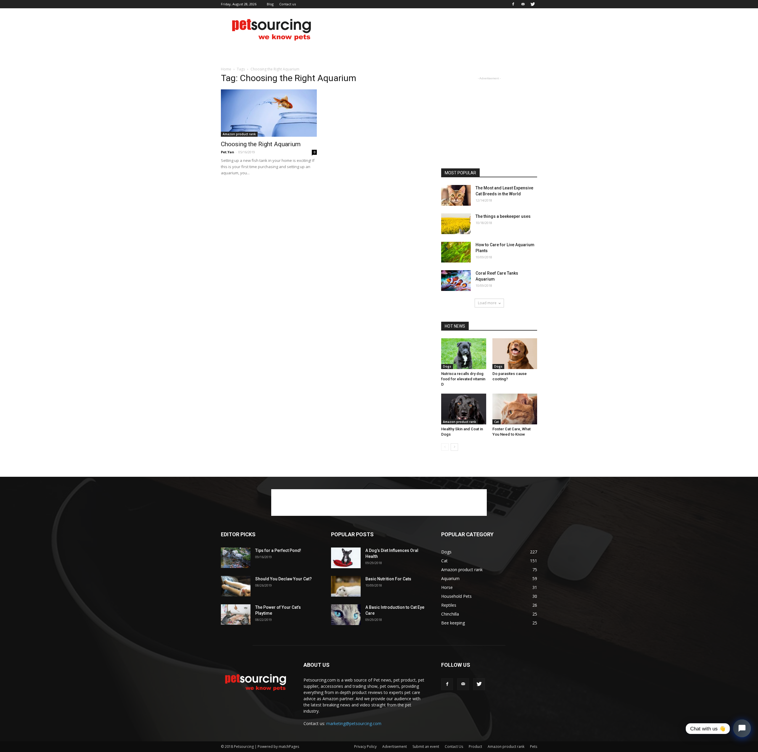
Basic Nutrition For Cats (388, 579)
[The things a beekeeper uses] (456, 223)
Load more (487, 302)
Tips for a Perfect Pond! (278, 550)
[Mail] (522, 4)
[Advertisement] (429, 30)
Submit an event (425, 746)
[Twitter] (532, 4)
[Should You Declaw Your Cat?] (235, 586)
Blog (270, 4)
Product (475, 746)
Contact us (287, 4)
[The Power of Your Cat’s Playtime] (235, 614)
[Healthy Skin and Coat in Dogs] (463, 409)
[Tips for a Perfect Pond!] (235, 558)
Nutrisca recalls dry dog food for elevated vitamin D (463, 379)
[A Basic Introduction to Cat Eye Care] (346, 614)
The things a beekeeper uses (503, 216)
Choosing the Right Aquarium (261, 144)
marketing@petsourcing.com (353, 723)
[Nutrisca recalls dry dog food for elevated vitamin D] (463, 353)
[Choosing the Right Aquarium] (269, 113)
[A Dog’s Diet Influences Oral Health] (346, 558)
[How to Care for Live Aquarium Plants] (456, 252)
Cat (496, 422)
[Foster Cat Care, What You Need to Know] (514, 409)
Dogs (447, 366)
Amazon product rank (239, 134)
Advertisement (394, 746)
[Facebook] (513, 4)
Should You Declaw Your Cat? (283, 579)
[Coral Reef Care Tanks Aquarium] (456, 280)
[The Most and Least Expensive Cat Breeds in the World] (456, 195)
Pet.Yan (227, 152)
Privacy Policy (365, 746)
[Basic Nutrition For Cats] (346, 586)
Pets (533, 746)
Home (226, 69)
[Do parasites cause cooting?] (514, 353)
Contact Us (454, 746)
